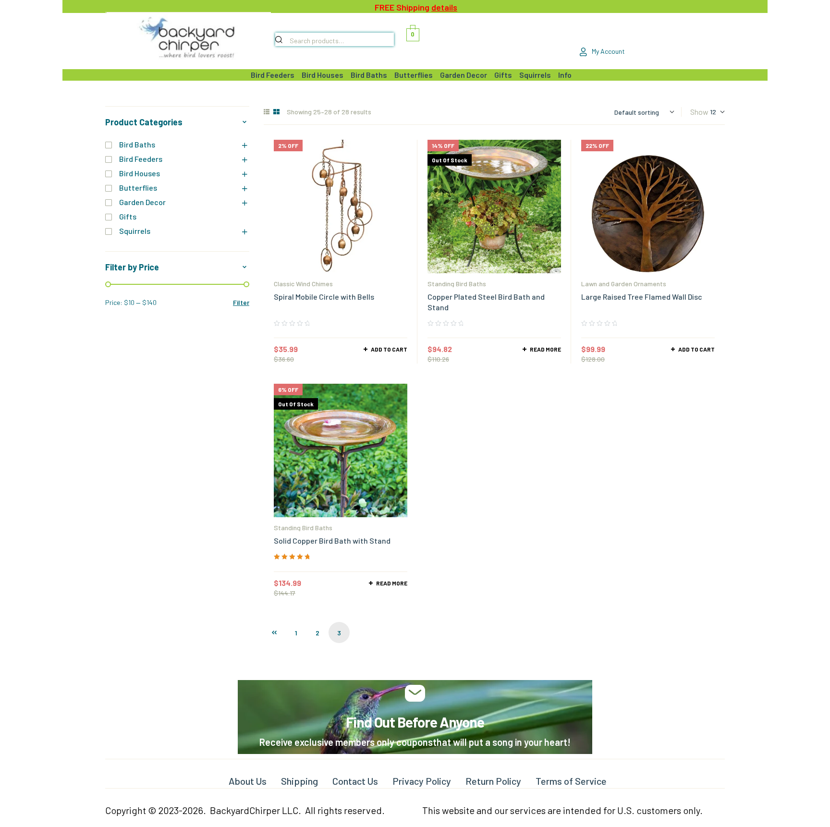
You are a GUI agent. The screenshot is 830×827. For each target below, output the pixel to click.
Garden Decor (142, 202)
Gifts (127, 216)
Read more (545, 349)
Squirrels (134, 230)
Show (699, 111)
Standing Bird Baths (456, 284)
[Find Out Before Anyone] (415, 693)
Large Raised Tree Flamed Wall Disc (641, 296)
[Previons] (274, 632)
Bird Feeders (140, 158)
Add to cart (389, 349)
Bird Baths (137, 144)
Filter (241, 302)
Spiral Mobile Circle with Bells (324, 296)
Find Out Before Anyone (415, 721)
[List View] (266, 111)
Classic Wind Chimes (303, 284)
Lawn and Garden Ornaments (623, 284)
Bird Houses (139, 173)
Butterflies (138, 187)
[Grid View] (276, 111)
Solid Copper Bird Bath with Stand (332, 540)
